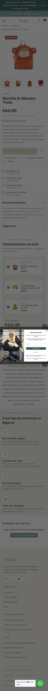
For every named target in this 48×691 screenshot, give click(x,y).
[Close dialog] (46, 331)
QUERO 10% (36, 348)
